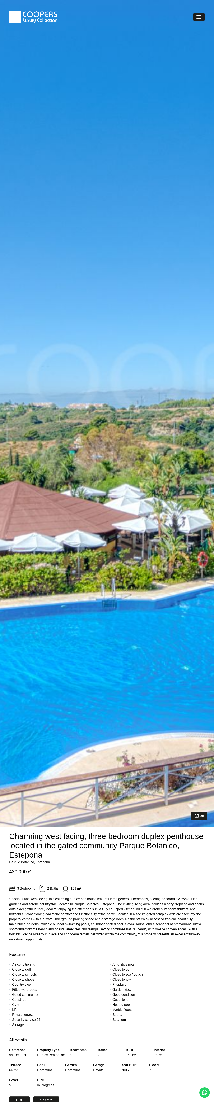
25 (202, 815)
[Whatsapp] (204, 1092)
